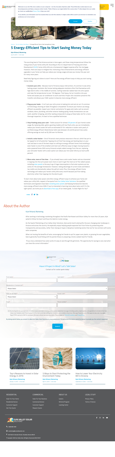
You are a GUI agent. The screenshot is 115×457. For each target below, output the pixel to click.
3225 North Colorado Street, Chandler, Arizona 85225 (21, 435)
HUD (35, 67)
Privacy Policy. (81, 315)
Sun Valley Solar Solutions (67, 181)
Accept (75, 21)
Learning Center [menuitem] (63, 405)
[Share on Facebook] (31, 195)
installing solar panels (56, 183)
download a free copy (51, 188)
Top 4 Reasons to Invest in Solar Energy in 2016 (24, 374)
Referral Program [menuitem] (64, 402)
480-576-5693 (101, 7)
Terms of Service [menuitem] (90, 402)
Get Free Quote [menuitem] (11, 408)
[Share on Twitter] (34, 195)
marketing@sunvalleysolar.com (16, 431)
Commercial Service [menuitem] (38, 402)
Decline (90, 21)
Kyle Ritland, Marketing (18, 52)
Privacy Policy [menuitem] (89, 399)
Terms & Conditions (70, 315)
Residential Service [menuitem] (12, 402)
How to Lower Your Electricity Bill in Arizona (89, 374)
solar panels (38, 164)
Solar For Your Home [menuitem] (12, 399)
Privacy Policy (36, 11)
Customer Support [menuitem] (11, 405)
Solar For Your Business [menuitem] (40, 399)
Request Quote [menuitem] (37, 408)
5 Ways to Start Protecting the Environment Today (56, 374)
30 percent (72, 122)
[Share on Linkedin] (37, 195)
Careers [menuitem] (61, 399)
